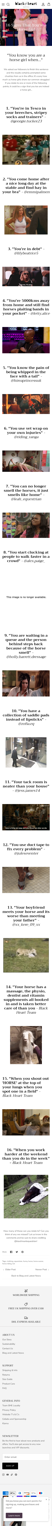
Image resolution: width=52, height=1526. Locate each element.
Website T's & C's (10, 1414)
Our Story (7, 1339)
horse (30, 1261)
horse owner (38, 1261)
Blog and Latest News (13, 1352)
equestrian (18, 1261)
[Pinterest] (16, 1475)
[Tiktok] (12, 1475)
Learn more (14, 1515)
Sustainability (8, 1344)
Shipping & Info (9, 1370)
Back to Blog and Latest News (26, 1275)
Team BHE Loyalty (11, 1405)
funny (25, 1261)
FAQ (4, 1388)
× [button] (46, 1499)
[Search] (9, 4)
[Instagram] (3, 1475)
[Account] (42, 4)
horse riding (7, 1264)
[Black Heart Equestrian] (26, 4)
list (13, 1264)
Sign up (10, 1466)
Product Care (8, 1383)
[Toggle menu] (3, 4)
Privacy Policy (9, 1410)
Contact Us (7, 1348)
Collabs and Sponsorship (14, 1419)
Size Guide (7, 1379)
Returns (6, 1374)
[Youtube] (7, 1475)
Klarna (5, 1423)
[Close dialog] (49, 1500)
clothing (10, 1261)
